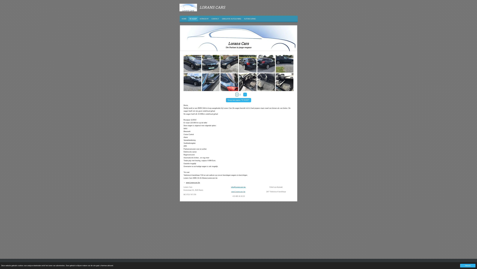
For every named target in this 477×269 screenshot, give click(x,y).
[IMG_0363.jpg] (229, 82)
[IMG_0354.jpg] (192, 63)
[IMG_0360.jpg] (284, 63)
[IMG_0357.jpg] (247, 63)
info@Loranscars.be (238, 187)
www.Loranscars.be (193, 183)
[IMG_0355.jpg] (211, 63)
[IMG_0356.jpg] (229, 63)
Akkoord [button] (468, 265)
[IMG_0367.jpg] (266, 82)
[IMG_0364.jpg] (247, 82)
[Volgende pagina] (245, 94)
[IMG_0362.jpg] (211, 82)
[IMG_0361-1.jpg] (192, 82)
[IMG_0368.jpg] (284, 82)
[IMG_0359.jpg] (266, 63)
